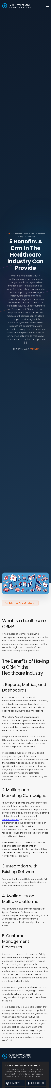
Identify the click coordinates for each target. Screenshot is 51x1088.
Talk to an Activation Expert (22, 603)
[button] (47, 5)
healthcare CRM (10, 819)
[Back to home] (16, 5)
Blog (8, 233)
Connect (34, 348)
